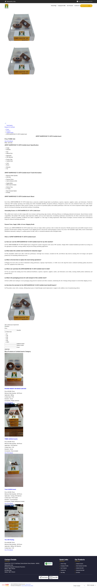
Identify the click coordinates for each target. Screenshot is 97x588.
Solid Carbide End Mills (81, 566)
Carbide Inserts (9, 132)
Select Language (90, 585)
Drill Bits (78, 572)
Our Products (70, 5)
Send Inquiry (9, 125)
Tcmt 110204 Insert (10, 489)
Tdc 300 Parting (9, 539)
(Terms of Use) (28, 584)
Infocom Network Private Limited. (27, 585)
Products (8, 131)
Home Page (53, 5)
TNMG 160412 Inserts (11, 439)
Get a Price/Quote (9, 141)
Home (7, 129)
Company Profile (62, 5)
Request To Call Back (10, 127)
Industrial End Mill (80, 570)
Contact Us (77, 5)
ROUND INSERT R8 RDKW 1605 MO (15, 388)
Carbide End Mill (80, 568)
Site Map (63, 572)
